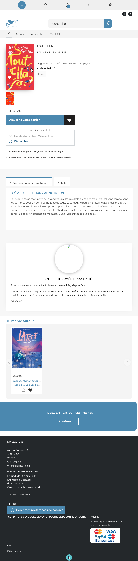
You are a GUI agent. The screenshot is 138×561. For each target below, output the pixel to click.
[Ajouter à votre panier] (23, 390)
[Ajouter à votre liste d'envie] (69, 120)
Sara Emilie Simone (51, 52)
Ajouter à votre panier (24, 119)
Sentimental (67, 421)
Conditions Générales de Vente (27, 517)
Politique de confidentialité (67, 517)
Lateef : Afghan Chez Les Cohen (32, 381)
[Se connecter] (89, 5)
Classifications (37, 34)
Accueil (20, 34)
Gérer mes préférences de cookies (39, 510)
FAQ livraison (14, 551)
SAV (9, 545)
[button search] (108, 23)
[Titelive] (69, 557)
